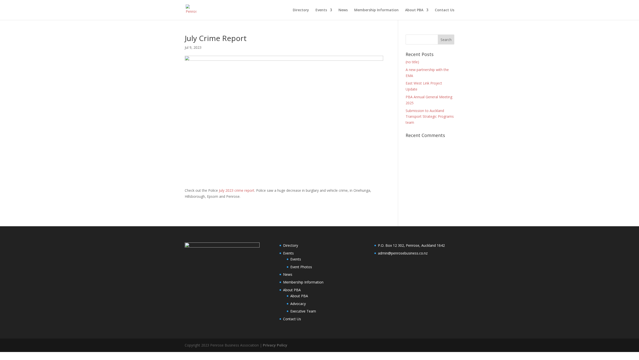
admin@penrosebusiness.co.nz (403, 253)
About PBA (414, 10)
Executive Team (303, 311)
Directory (301, 10)
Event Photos (301, 266)
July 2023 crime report (236, 190)
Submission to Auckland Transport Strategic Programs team (430, 116)
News (343, 10)
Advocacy (298, 303)
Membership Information (376, 10)
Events (321, 10)
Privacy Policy (275, 345)
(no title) (412, 62)
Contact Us (444, 10)
